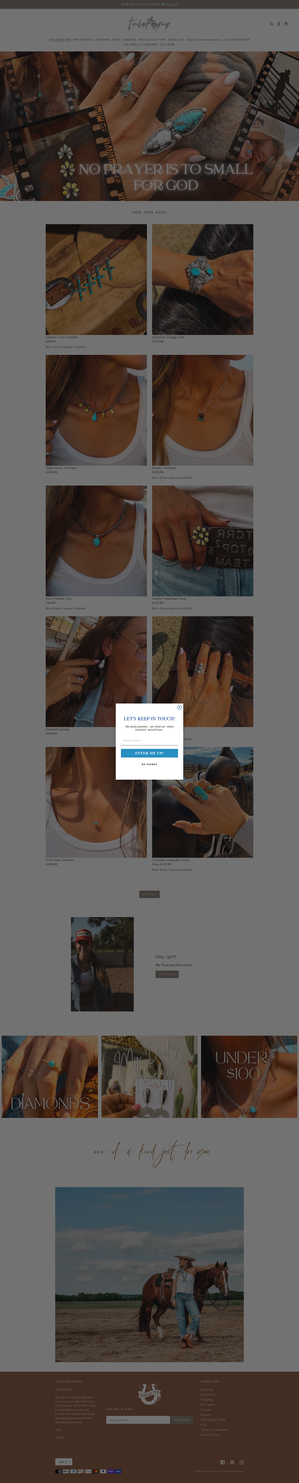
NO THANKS (149, 764)
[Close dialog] (179, 707)
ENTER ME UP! (149, 753)
